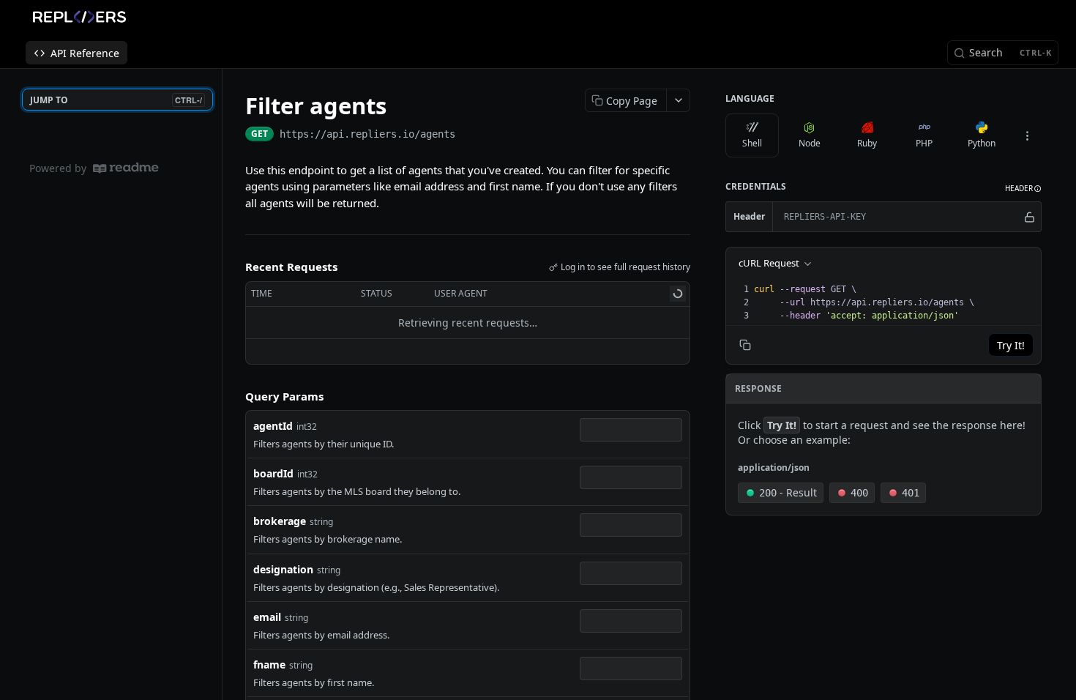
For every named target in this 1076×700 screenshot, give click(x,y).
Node (810, 143)
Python (981, 143)
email (267, 617)
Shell (752, 143)
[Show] (1029, 217)
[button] (1023, 188)
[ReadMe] (126, 168)
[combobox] (631, 430)
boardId (273, 473)
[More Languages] (1027, 135)
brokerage (279, 521)
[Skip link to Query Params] (235, 396)
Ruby (867, 143)
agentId (273, 426)
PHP (924, 143)
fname (269, 664)
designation (283, 569)
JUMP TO (116, 100)
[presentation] (896, 302)
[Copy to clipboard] (470, 135)
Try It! (1011, 345)
